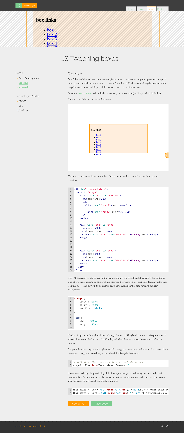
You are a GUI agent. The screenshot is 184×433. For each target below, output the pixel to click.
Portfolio (161, 9)
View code (24, 88)
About (140, 9)
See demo (23, 83)
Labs (150, 9)
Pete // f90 (29, 5)
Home (130, 9)
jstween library (85, 94)
